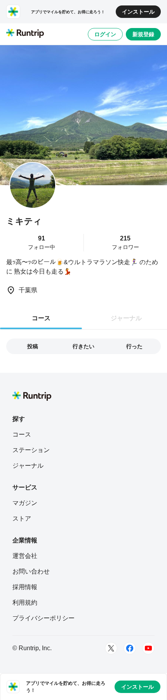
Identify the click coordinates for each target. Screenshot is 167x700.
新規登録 (143, 34)
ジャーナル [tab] (126, 318)
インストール (138, 12)
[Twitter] (111, 648)
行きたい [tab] (83, 346)
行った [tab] (134, 346)
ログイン (105, 34)
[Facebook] (130, 648)
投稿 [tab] (32, 346)
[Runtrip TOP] (25, 34)
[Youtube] (148, 648)
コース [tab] (41, 318)
